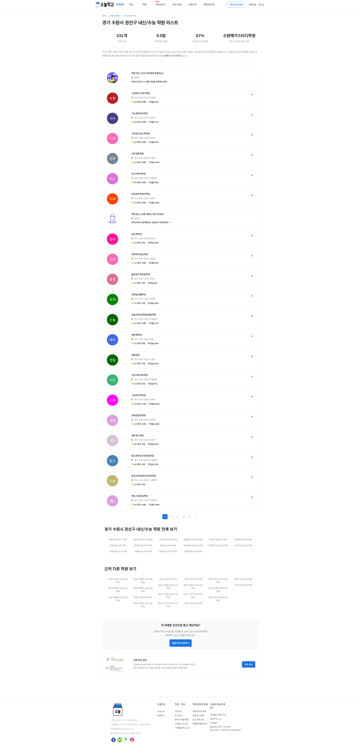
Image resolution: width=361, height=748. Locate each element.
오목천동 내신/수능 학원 (143, 539)
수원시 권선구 (115, 15)
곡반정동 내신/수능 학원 (193, 545)
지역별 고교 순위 (181, 723)
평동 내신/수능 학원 (118, 545)
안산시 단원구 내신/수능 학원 (218, 590)
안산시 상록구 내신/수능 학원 (168, 586)
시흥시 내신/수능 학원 (243, 585)
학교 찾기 (178, 715)
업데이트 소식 (215, 718)
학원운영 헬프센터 (200, 723)
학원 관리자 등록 (236, 4)
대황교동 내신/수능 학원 (218, 545)
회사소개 (160, 711)
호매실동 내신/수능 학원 (193, 539)
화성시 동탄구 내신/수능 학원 (143, 605)
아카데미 (120, 4)
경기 (104, 15)
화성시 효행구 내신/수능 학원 (143, 590)
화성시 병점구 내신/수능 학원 (118, 590)
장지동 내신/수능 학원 (218, 539)
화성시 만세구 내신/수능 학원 (193, 586)
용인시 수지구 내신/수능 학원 (168, 605)
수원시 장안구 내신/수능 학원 (118, 581)
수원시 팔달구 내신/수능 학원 (118, 599)
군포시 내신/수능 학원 (168, 579)
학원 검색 (249, 664)
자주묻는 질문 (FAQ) (218, 714)
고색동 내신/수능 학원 (118, 551)
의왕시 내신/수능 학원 (143, 597)
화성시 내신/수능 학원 (193, 579)
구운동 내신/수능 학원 (168, 539)
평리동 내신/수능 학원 (143, 545)
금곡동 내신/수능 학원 (168, 551)
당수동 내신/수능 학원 (243, 545)
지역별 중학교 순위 (182, 727)
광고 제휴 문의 (198, 719)
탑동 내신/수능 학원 (168, 545)
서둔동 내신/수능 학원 (143, 551)
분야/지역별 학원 (182, 719)
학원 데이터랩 (198, 715)
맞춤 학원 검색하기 (180, 643)
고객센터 (213, 722)
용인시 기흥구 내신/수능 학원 (168, 595)
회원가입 (160, 715)
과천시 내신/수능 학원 (243, 579)
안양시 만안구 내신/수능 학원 (193, 595)
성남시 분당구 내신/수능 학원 (218, 599)
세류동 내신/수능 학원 (118, 539)
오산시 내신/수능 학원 (193, 603)
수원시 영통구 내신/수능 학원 (143, 581)
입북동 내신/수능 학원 (243, 539)
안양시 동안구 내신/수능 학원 (218, 581)
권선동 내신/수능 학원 (193, 551)
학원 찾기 (178, 711)
